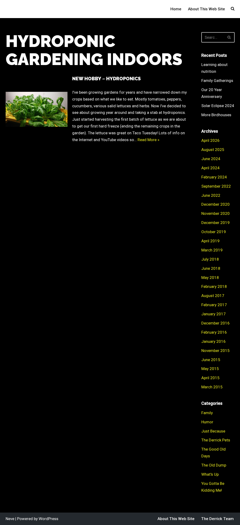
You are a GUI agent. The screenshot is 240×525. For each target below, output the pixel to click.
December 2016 (215, 323)
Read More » (148, 139)
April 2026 (210, 140)
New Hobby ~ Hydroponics (106, 78)
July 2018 (210, 259)
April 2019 (210, 241)
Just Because (213, 431)
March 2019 (212, 250)
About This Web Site (206, 9)
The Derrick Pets (215, 440)
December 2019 (215, 222)
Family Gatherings (217, 80)
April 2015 (210, 377)
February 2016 (214, 332)
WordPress (48, 518)
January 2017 (213, 314)
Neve (10, 518)
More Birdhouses (216, 114)
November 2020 (215, 213)
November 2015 (215, 350)
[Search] (229, 37)
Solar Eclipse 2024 (217, 105)
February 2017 (214, 304)
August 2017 (212, 295)
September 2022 (216, 186)
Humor (207, 422)
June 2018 (210, 268)
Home (175, 9)
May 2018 (210, 277)
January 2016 (213, 341)
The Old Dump (213, 465)
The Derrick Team (217, 518)
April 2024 (210, 168)
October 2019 (213, 231)
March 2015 (212, 387)
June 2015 (210, 359)
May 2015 (210, 368)
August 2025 (212, 149)
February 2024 (214, 177)
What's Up (210, 474)
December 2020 (215, 204)
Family (207, 412)
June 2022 (210, 195)
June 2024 (210, 158)
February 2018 (214, 286)
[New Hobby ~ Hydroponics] (37, 109)
